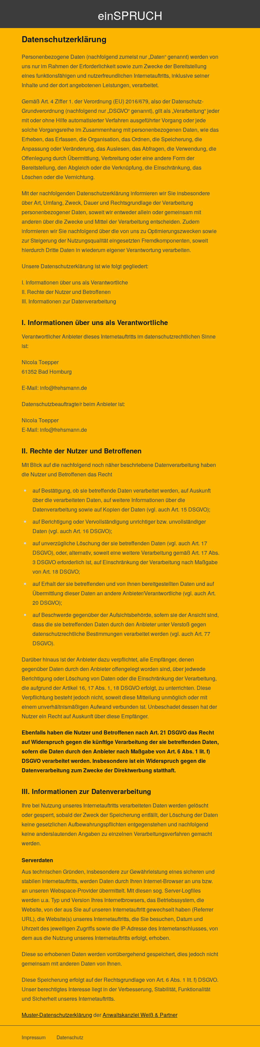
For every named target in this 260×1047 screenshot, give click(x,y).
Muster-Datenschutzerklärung (57, 1015)
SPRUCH (130, 15)
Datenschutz (70, 1037)
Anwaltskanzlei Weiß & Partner (140, 1015)
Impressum (34, 1037)
